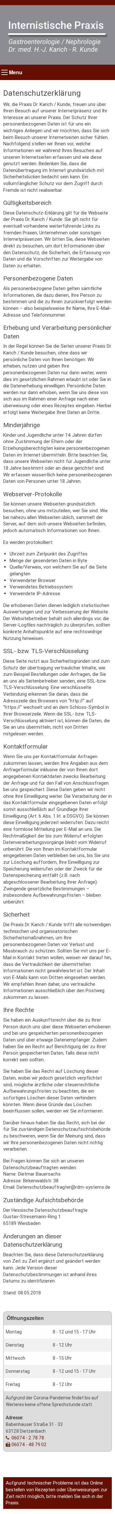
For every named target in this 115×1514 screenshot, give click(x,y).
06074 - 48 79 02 (29, 1444)
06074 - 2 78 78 (28, 1438)
